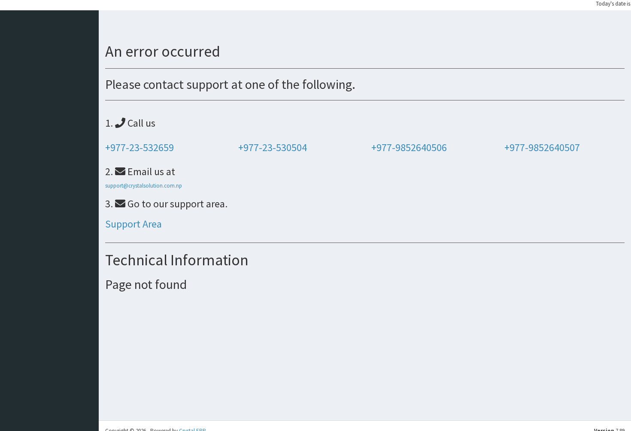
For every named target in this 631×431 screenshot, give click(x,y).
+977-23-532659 (139, 147)
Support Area (133, 224)
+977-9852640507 (542, 147)
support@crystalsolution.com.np (143, 185)
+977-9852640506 (409, 147)
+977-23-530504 (272, 147)
